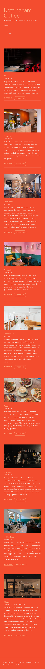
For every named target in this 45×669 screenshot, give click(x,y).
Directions (20, 98)
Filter (7, 33)
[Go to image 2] (22, 196)
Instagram (8, 98)
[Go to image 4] (24, 328)
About (6, 25)
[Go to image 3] (23, 328)
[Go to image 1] (22, 70)
